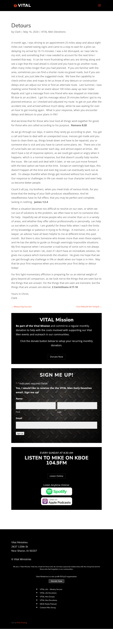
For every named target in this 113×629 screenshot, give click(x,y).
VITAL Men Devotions (53, 31)
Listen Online (56, 476)
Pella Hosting (22, 622)
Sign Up (20, 433)
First (18, 412)
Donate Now (56, 356)
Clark (18, 31)
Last (59, 412)
